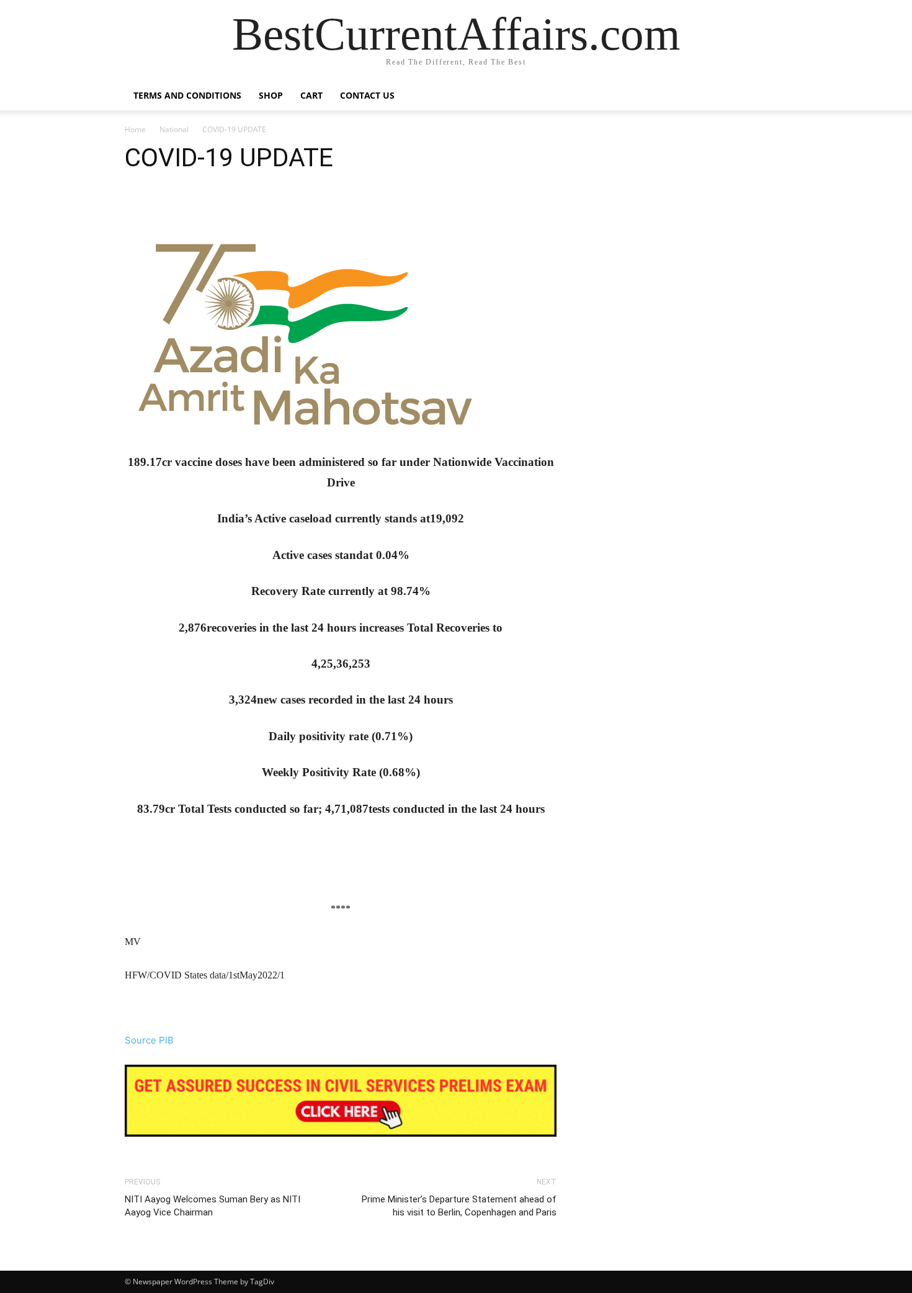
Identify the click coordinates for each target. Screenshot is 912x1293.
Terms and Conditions (187, 95)
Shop (271, 95)
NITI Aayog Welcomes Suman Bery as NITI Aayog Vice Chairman (212, 1206)
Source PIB (149, 1040)
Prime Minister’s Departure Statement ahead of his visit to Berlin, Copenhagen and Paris (459, 1206)
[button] (772, 96)
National (174, 129)
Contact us (367, 95)
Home (135, 129)
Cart (311, 95)
